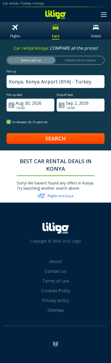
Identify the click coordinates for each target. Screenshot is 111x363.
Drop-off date (65, 95)
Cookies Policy (55, 291)
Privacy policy (55, 300)
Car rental (10, 3)
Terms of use (55, 281)
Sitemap (55, 310)
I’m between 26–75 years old (29, 122)
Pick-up (11, 71)
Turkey (26, 3)
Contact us (55, 271)
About (55, 261)
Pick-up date (14, 95)
